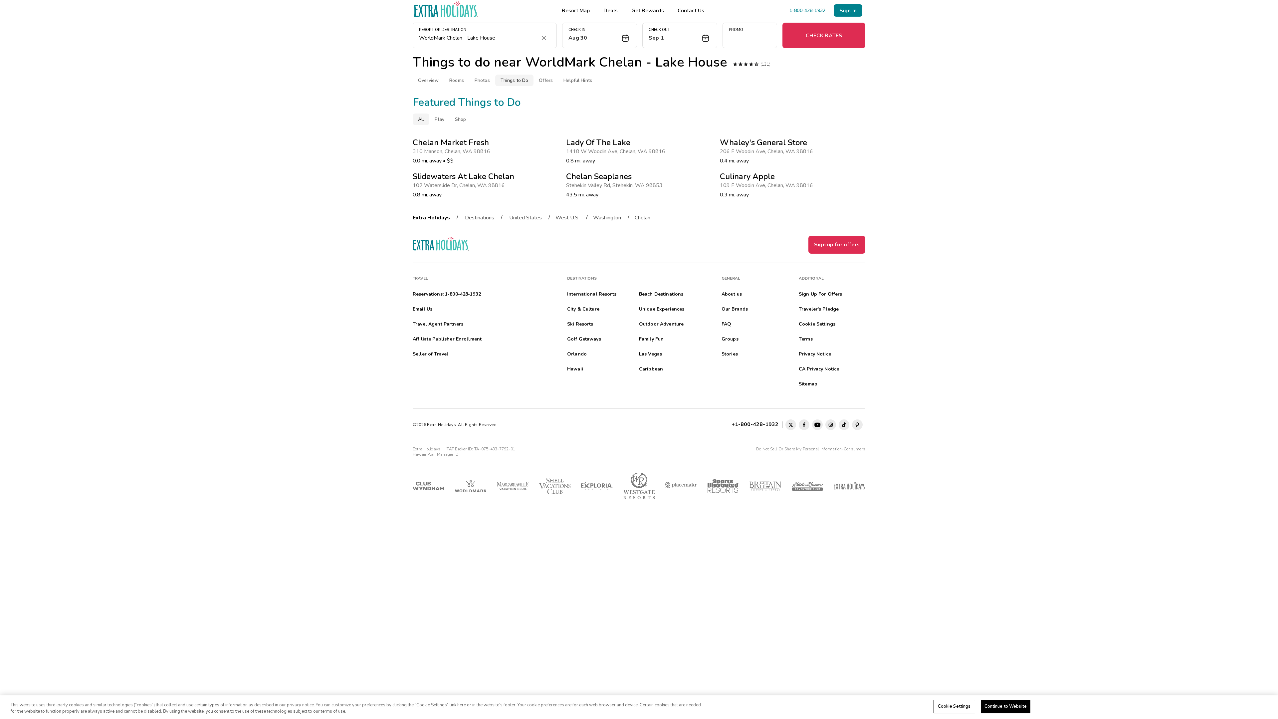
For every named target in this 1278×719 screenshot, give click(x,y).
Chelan (642, 217)
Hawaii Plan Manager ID (436, 454)
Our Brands (735, 309)
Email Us (422, 309)
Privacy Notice (815, 354)
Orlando (577, 354)
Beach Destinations (661, 294)
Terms (806, 339)
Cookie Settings (954, 706)
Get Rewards (647, 10)
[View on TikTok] (844, 424)
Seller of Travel (430, 354)
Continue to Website (1005, 706)
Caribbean (651, 369)
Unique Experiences (662, 309)
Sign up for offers (837, 244)
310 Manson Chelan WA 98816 (453, 151)
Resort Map (576, 10)
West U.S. (567, 217)
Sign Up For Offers (820, 294)
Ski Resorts (580, 324)
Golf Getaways (584, 339)
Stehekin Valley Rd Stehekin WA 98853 (615, 185)
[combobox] (478, 38)
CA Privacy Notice (819, 369)
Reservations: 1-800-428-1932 (447, 294)
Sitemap (808, 384)
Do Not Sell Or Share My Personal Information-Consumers (810, 449)
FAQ (726, 324)
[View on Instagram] (830, 424)
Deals (610, 10)
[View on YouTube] (817, 424)
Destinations (479, 217)
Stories (730, 354)
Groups (730, 339)
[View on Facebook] (804, 424)
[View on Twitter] (790, 424)
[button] (599, 35)
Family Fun (651, 339)
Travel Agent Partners (438, 324)
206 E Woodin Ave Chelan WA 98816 (768, 151)
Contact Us (691, 10)
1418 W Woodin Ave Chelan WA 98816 (617, 151)
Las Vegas (650, 354)
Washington (607, 217)
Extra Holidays (431, 217)
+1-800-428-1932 (756, 424)
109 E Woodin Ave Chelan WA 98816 (768, 185)
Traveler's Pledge (819, 309)
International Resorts (591, 294)
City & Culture (583, 309)
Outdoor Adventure (661, 324)
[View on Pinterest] (857, 424)
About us (732, 294)
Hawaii (575, 369)
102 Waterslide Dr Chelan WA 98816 (460, 185)
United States (525, 217)
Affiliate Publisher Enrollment (447, 339)
